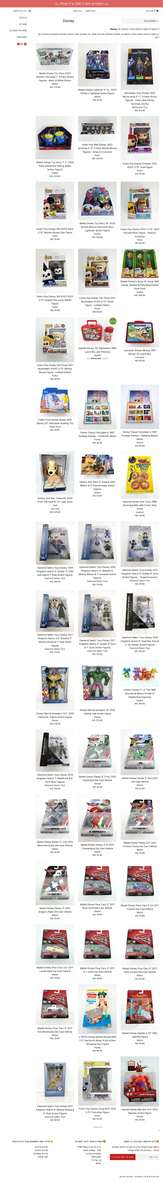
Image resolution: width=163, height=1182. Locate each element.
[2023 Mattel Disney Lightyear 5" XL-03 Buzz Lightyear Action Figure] (97, 65)
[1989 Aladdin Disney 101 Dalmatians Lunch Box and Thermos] (97, 331)
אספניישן (123, 1177)
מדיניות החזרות (41, 1150)
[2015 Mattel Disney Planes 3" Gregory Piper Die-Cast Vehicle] (55, 883)
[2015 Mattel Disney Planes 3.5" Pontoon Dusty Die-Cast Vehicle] (140, 817)
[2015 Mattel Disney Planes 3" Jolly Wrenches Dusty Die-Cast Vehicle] (55, 816)
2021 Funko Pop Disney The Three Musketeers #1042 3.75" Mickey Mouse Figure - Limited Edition (55, 369)
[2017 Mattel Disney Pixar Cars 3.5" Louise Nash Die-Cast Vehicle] (55, 944)
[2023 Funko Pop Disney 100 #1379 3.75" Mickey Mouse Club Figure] (55, 204)
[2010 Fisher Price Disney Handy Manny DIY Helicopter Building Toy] (55, 400)
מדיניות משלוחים (40, 1153)
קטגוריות (23, 24)
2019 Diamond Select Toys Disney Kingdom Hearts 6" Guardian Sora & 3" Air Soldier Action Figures (140, 641)
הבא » (96, 1127)
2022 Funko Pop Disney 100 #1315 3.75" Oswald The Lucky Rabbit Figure (55, 300)
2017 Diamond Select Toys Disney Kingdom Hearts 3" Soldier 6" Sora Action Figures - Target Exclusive (139, 574)
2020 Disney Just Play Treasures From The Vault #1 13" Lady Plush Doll (54, 502)
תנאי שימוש (43, 1157)
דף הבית (23, 17)
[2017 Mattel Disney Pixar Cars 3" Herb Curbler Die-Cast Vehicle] (140, 944)
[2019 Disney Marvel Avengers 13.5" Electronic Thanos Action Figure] (55, 685)
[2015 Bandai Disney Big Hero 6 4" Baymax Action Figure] (140, 1081)
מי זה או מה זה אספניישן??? (89, 1147)
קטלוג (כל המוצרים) (18, 30)
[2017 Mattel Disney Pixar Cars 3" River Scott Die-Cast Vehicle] (97, 881)
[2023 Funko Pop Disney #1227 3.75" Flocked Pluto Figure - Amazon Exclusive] (140, 204)
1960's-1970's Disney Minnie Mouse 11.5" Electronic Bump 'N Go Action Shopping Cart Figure (97, 1040)
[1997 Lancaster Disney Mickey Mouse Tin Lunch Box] (140, 332)
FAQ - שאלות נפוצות (92, 1150)
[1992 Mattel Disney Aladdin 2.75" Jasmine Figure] (140, 1007)
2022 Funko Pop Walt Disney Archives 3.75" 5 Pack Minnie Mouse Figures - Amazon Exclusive (97, 148)
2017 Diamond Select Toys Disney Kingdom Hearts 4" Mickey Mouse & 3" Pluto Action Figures (55, 1110)
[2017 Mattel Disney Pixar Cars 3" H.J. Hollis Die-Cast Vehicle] (97, 944)
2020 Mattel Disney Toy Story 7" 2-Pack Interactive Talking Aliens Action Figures (55, 166)
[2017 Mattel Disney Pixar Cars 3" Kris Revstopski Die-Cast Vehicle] (55, 1004)
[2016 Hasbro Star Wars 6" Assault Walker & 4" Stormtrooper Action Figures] (97, 465)
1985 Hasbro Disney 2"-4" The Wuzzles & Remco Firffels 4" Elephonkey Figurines (140, 693)
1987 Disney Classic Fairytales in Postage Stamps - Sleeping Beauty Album (140, 435)
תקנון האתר (22, 37)
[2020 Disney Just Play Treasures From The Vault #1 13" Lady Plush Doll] (55, 473)
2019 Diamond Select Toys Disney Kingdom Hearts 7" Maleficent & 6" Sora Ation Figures (55, 778)
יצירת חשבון (77, 11)
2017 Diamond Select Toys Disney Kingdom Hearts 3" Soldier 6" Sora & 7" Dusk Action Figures (97, 644)
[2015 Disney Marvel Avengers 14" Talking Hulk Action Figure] (97, 683)
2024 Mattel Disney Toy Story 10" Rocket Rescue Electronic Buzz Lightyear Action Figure (97, 227)
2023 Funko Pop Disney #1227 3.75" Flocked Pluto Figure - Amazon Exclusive (140, 233)
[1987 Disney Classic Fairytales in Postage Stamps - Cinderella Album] (97, 406)
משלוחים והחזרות (93, 1153)
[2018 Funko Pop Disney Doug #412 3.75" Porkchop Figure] (97, 1081)
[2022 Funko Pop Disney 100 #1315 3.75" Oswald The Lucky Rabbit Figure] (55, 271)
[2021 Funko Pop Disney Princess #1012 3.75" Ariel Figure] (140, 138)
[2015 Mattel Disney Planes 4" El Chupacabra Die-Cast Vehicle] (97, 818)
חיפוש (98, 1163)
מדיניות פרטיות (41, 1147)
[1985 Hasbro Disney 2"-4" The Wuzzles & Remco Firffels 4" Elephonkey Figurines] (140, 673)
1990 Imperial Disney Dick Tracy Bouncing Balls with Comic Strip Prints (140, 505)
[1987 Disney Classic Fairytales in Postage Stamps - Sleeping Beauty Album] (140, 406)
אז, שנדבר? (96, 1160)
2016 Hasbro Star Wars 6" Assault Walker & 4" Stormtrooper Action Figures (97, 485)
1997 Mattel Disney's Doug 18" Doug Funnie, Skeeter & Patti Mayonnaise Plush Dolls (140, 285)
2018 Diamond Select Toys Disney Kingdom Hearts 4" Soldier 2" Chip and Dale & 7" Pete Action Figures (55, 571)
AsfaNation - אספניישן (135, 1177)
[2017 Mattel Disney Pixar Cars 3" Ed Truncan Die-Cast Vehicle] (140, 881)
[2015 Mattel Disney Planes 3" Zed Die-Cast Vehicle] (140, 752)
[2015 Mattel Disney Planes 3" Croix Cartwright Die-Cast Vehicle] (97, 751)
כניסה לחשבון (90, 11)
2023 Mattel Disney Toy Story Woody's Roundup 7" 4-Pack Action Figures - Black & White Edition (55, 77)
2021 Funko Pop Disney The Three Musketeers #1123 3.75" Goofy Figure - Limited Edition (97, 301)
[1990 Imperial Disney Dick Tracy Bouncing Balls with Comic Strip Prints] (140, 475)
